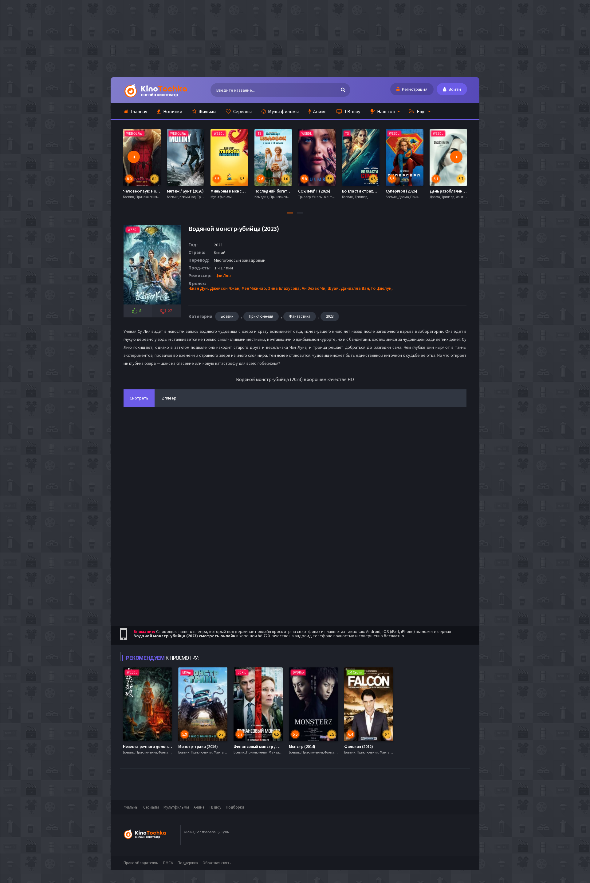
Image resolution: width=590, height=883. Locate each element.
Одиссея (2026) (444, 191)
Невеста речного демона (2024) (152, 746)
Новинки (172, 111)
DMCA (168, 862)
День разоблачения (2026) (411, 191)
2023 (329, 316)
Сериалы (242, 111)
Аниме (319, 111)
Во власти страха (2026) (321, 191)
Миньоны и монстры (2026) (192, 191)
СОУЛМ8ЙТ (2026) (270, 191)
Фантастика (299, 316)
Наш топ (385, 111)
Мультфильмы (282, 111)
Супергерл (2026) (357, 191)
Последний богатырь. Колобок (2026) (246, 191)
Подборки (235, 807)
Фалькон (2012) (358, 746)
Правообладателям (141, 862)
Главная (138, 111)
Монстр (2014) (302, 746)
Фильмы (207, 111)
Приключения (261, 316)
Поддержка (188, 862)
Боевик (227, 316)
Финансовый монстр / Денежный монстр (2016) (278, 746)
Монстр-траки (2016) (198, 746)
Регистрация (414, 89)
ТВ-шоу (351, 111)
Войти (454, 89)
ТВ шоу (215, 807)
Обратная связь (217, 862)
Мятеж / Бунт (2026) (141, 191)
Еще (421, 111)
